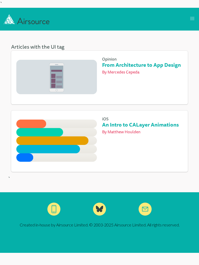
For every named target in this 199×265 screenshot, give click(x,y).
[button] (192, 18)
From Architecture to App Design (141, 65)
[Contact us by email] (145, 209)
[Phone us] (53, 209)
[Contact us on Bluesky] (99, 209)
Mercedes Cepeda (123, 72)
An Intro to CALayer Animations (140, 125)
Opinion (109, 59)
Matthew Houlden (124, 131)
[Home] (26, 19)
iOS (105, 118)
